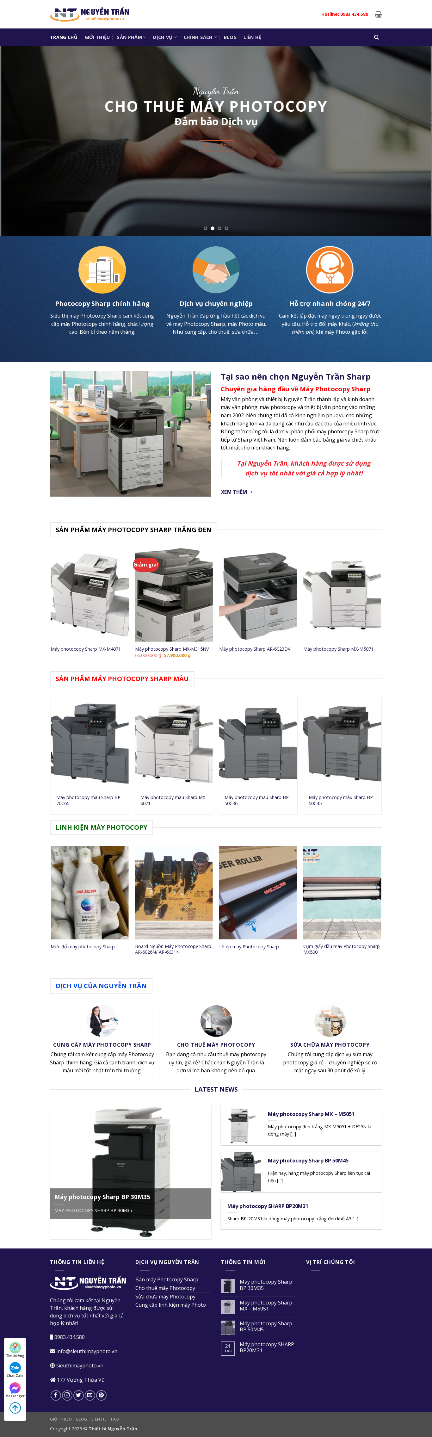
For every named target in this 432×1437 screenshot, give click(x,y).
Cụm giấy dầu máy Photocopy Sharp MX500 (341, 949)
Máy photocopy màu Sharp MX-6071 (173, 800)
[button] (378, 14)
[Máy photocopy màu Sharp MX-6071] (174, 744)
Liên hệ (252, 37)
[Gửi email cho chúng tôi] (90, 1395)
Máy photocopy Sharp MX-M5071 (338, 649)
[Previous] (16, 141)
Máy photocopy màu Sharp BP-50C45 (341, 800)
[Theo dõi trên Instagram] (67, 1395)
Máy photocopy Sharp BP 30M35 (102, 1197)
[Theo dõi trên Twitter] (78, 1395)
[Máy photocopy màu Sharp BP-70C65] (90, 744)
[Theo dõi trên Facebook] (56, 1395)
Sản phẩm (129, 37)
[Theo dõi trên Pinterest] (101, 1395)
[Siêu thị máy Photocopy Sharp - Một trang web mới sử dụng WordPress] (89, 14)
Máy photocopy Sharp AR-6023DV (255, 649)
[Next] (415, 141)
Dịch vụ (162, 37)
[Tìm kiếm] (376, 37)
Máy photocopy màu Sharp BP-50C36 (257, 800)
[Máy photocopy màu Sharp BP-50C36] (258, 744)
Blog (230, 37)
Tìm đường (15, 1355)
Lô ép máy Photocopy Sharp (249, 947)
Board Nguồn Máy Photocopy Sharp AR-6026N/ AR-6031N (173, 949)
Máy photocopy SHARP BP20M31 (267, 1206)
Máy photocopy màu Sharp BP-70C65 (89, 800)
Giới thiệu (97, 37)
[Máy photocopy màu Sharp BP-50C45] (342, 744)
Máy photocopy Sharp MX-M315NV (172, 649)
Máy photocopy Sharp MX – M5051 (311, 1114)
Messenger (15, 1396)
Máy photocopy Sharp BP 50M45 (308, 1160)
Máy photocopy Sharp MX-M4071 (86, 649)
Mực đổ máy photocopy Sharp (83, 947)
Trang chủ (64, 37)
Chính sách (198, 37)
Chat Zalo (15, 1375)
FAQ (115, 1419)
